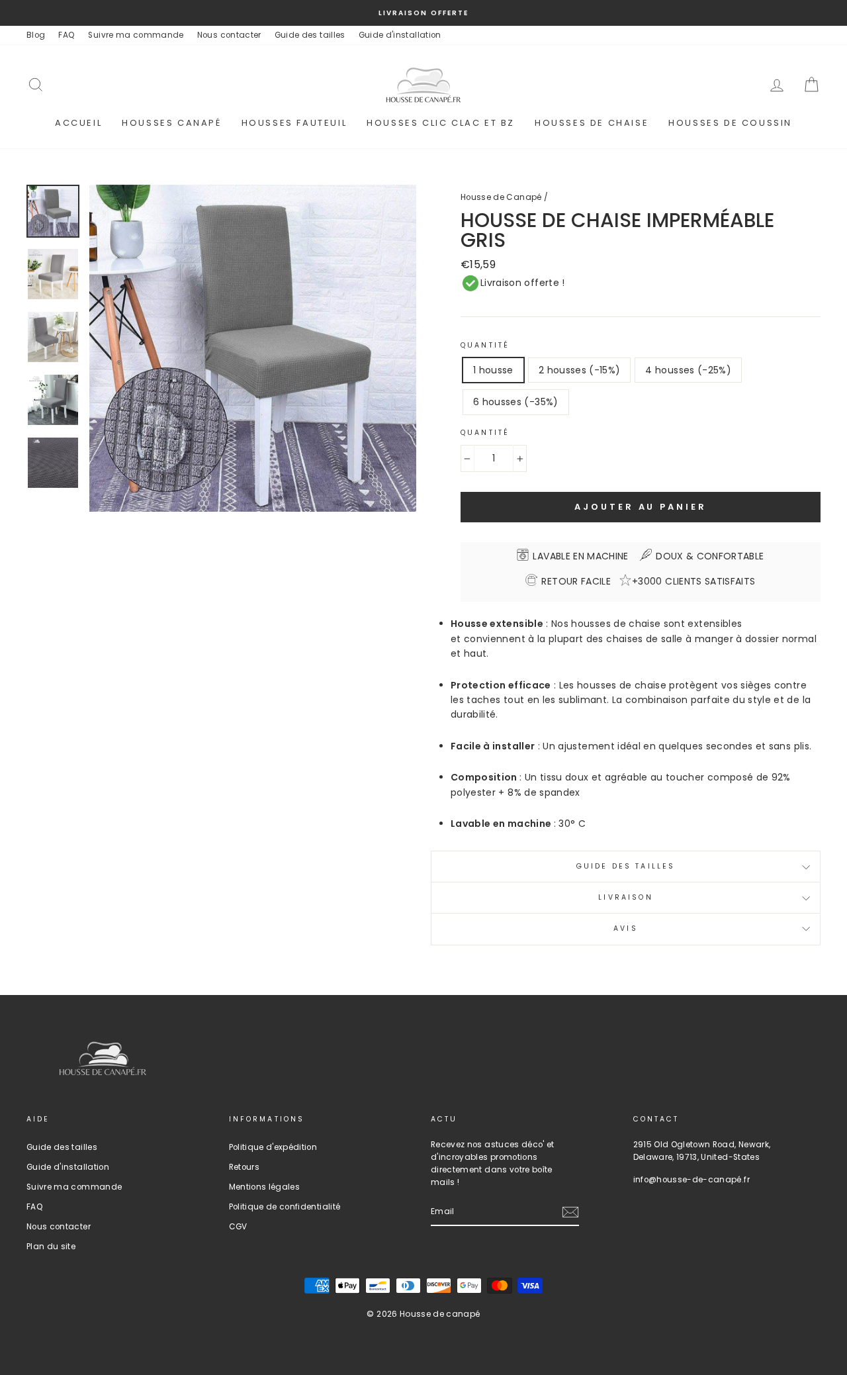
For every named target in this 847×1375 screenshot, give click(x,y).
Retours (244, 1167)
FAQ (66, 35)
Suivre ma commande (135, 35)
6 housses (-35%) (515, 401)
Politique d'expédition (273, 1147)
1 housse (493, 370)
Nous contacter (229, 35)
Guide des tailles (310, 35)
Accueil (78, 123)
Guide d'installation (400, 35)
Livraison (625, 897)
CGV (238, 1226)
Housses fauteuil (294, 123)
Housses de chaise (591, 123)
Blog (35, 35)
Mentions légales (264, 1187)
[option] (423, 13)
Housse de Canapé (501, 197)
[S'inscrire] (570, 1212)
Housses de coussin (730, 123)
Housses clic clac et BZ (441, 123)
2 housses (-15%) (580, 370)
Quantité (485, 345)
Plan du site (50, 1246)
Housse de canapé (440, 1313)
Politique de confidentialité (285, 1207)
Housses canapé (171, 123)
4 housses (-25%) (688, 370)
